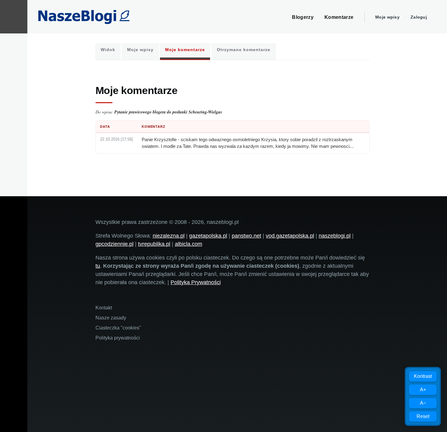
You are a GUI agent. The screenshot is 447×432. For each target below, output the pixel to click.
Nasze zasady (110, 317)
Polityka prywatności (117, 337)
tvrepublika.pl (154, 244)
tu (97, 266)
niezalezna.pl (169, 236)
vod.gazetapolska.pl (290, 236)
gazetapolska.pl (208, 236)
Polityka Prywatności (196, 282)
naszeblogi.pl (335, 236)
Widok (108, 49)
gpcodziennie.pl (114, 244)
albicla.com (188, 244)
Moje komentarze (185, 49)
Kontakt (103, 307)
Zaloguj (419, 17)
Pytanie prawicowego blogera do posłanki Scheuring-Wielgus (168, 112)
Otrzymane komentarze (243, 49)
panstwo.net (246, 236)
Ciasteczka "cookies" (118, 327)
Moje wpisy (387, 17)
